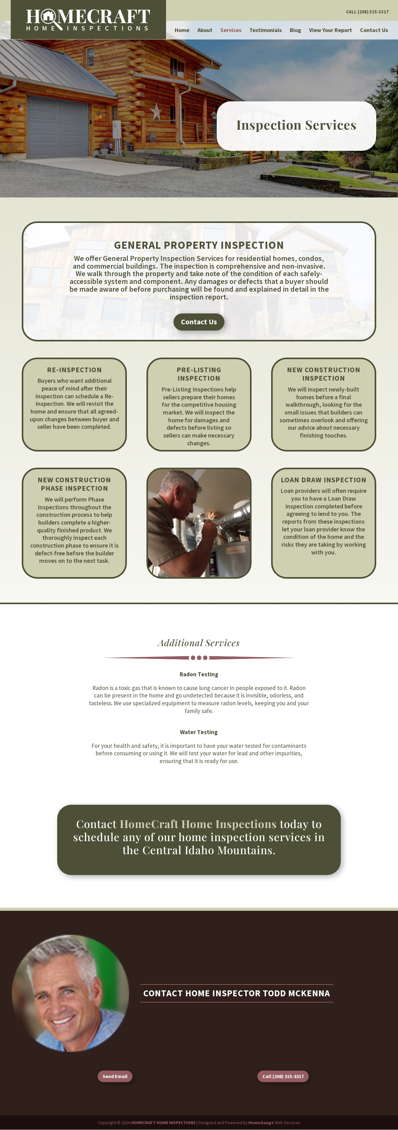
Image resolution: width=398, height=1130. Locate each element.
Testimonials (265, 31)
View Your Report (330, 31)
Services (230, 31)
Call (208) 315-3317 (367, 12)
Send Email (115, 1076)
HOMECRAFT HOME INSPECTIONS (163, 1122)
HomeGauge (261, 1122)
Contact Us (374, 31)
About (204, 31)
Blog (295, 31)
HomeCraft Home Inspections (198, 823)
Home (182, 31)
